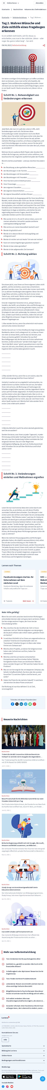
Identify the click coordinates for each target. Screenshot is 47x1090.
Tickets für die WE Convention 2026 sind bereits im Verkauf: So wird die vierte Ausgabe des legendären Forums (21, 755)
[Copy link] (34, 704)
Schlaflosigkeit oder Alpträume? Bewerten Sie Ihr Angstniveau (24, 972)
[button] (44, 45)
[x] (17, 704)
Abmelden (39, 3)
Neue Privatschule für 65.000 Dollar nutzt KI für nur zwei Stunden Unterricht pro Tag (22, 800)
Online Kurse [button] (12, 3)
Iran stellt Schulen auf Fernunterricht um (17, 932)
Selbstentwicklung (20, 17)
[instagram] (7, 1086)
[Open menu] (4, 3)
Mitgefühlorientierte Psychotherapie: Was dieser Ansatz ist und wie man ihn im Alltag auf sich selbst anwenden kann (25, 992)
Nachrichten (18, 9)
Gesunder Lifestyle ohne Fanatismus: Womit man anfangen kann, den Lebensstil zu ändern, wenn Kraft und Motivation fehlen (24, 1007)
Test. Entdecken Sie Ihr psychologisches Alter (23, 959)
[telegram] (25, 704)
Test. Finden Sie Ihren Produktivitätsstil (21, 979)
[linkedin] (21, 704)
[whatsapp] (30, 704)
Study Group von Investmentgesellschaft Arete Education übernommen (20, 888)
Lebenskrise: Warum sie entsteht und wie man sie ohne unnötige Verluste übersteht (24, 985)
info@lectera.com (7, 1036)
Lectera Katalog (17, 542)
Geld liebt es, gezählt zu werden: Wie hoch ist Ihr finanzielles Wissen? (24, 965)
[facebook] (12, 704)
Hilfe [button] (5, 1040)
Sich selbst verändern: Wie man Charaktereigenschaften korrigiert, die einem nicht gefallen (25, 999)
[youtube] (11, 1086)
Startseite (6, 9)
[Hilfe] (42, 1078)
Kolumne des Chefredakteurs (35, 9)
